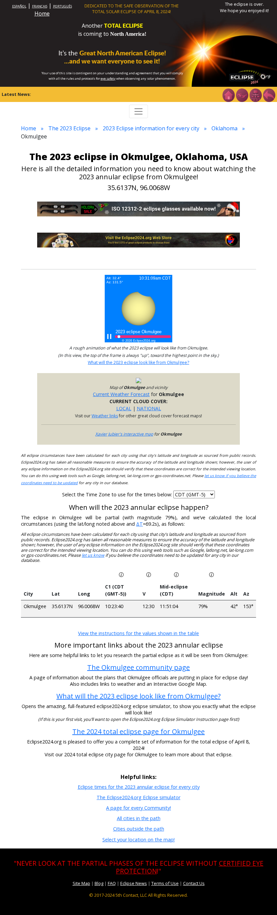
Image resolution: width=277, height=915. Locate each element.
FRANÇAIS (39, 6)
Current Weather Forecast (121, 394)
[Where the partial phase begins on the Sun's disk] (148, 574)
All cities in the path (138, 818)
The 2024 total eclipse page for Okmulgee (138, 731)
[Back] (268, 95)
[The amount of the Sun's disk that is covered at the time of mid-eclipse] (211, 574)
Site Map (81, 883)
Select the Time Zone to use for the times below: (117, 494)
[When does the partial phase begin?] (121, 574)
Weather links (105, 416)
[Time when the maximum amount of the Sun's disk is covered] (176, 574)
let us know (93, 555)
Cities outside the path (138, 829)
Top (262, 899)
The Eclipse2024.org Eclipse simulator (138, 797)
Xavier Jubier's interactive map (124, 434)
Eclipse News (133, 883)
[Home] (228, 95)
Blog (99, 883)
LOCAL (123, 408)
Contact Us (194, 883)
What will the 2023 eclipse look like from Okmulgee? (138, 362)
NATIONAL (149, 408)
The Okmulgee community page (138, 667)
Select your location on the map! (138, 839)
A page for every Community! (138, 808)
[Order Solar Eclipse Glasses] (138, 208)
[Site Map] (255, 95)
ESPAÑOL (19, 6)
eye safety (108, 78)
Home (42, 13)
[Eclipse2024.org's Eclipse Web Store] (138, 239)
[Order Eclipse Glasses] (241, 95)
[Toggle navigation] (138, 111)
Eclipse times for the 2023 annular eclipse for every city (139, 787)
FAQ (112, 883)
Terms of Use (165, 883)
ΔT (139, 524)
